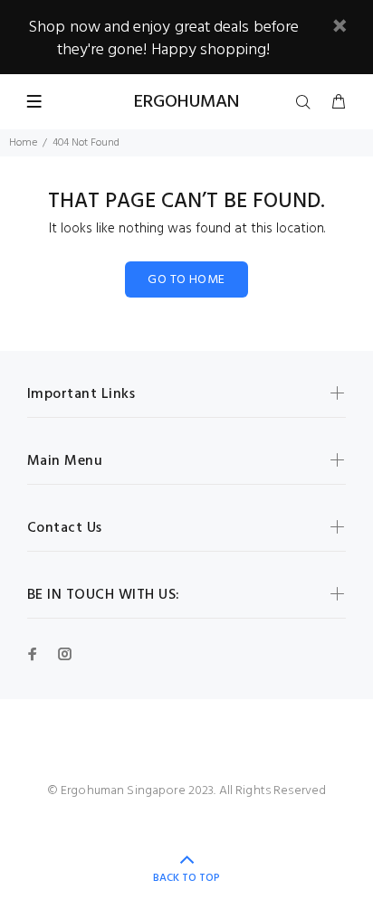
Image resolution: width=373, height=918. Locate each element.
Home (23, 143)
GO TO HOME (186, 280)
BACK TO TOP (186, 878)
